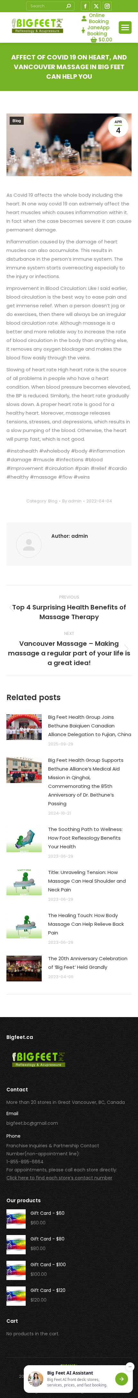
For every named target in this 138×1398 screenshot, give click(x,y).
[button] (78, 1379)
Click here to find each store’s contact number (59, 1178)
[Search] (68, 6)
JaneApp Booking (98, 30)
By (72, 501)
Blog (17, 121)
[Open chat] (121, 1379)
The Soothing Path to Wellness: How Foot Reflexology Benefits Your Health (85, 838)
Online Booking (99, 18)
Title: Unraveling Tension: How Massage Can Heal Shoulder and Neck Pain (87, 881)
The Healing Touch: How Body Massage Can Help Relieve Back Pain (86, 924)
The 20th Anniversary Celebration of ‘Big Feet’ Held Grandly (87, 962)
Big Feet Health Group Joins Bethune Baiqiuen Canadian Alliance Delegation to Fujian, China (89, 726)
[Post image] (24, 727)
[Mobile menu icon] (125, 27)
